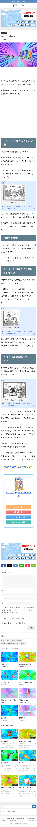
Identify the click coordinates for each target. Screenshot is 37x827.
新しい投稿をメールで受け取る (14, 623)
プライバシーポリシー (21, 610)
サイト (4, 603)
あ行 (4, 640)
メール (4, 599)
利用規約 (5, 612)
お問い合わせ (32, 820)
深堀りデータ (5, 820)
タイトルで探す (7, 818)
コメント (6, 572)
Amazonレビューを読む (18, 522)
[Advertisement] (18, 116)
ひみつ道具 (4, 32)
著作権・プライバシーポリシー (18, 820)
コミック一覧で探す (28, 818)
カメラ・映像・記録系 (9, 643)
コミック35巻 (22, 643)
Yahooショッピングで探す (18, 517)
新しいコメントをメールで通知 (14, 618)
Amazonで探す (18, 507)
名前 (3, 590)
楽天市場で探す (19, 512)
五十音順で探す (17, 818)
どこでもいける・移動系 (15, 640)
